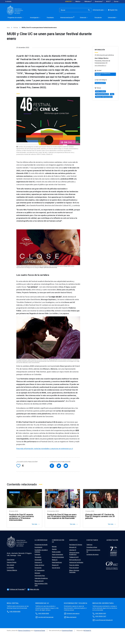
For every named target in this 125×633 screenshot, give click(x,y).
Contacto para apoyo (73, 613)
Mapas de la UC (39, 581)
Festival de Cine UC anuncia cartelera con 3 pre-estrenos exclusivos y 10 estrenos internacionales (21, 517)
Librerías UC (72, 550)
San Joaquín (10, 565)
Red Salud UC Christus (75, 544)
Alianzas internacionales (104, 97)
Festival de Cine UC (102, 94)
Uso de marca (56, 567)
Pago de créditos (74, 565)
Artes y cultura (100, 91)
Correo (117, 1)
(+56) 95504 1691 (100, 613)
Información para (99, 10)
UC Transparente (39, 570)
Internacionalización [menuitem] (66, 17)
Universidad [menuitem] (112, 17)
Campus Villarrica (12, 570)
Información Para (40, 575)
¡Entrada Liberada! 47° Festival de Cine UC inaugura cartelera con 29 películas (100, 516)
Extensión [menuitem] (84, 17)
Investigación (38, 547)
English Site (112, 10)
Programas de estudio (41, 544)
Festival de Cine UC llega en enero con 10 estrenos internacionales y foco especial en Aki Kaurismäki (62, 516)
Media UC (54, 560)
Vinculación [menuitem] (98, 17)
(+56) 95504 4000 (14, 611)
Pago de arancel (74, 567)
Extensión (37, 554)
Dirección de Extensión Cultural (102, 74)
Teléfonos (89, 544)
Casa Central (10, 559)
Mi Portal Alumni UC (75, 560)
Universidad (38, 560)
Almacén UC (72, 547)
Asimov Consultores (24, 630)
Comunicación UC (58, 541)
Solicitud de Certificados (76, 562)
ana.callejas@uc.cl (100, 65)
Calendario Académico (41, 578)
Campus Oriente (11, 562)
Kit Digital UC (87, 630)
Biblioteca (88, 1)
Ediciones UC (38, 562)
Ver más (36, 524)
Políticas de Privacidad (16, 589)
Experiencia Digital (39, 630)
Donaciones (98, 1)
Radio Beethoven (57, 562)
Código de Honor (39, 565)
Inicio (8, 27)
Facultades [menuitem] (50, 17)
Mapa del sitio (33, 589)
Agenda (54, 549)
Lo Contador (10, 567)
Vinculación (38, 557)
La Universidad (41, 540)
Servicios (73, 540)
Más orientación (72, 617)
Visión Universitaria (57, 554)
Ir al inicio (8, 1)
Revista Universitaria (58, 557)
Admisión (68, 1)
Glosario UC (55, 565)
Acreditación (112, 540)
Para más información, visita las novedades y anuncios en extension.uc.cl (44, 449)
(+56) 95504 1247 (100, 616)
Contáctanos (92, 540)
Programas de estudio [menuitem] (16, 17)
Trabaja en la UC (74, 557)
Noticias (15, 27)
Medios (78, 1)
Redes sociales (56, 552)
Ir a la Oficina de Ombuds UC (104, 620)
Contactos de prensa (92, 554)
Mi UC (108, 1)
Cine (112, 94)
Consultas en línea (91, 547)
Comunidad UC (100, 83)
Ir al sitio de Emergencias (45, 617)
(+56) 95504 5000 (43, 613)
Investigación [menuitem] (35, 17)
